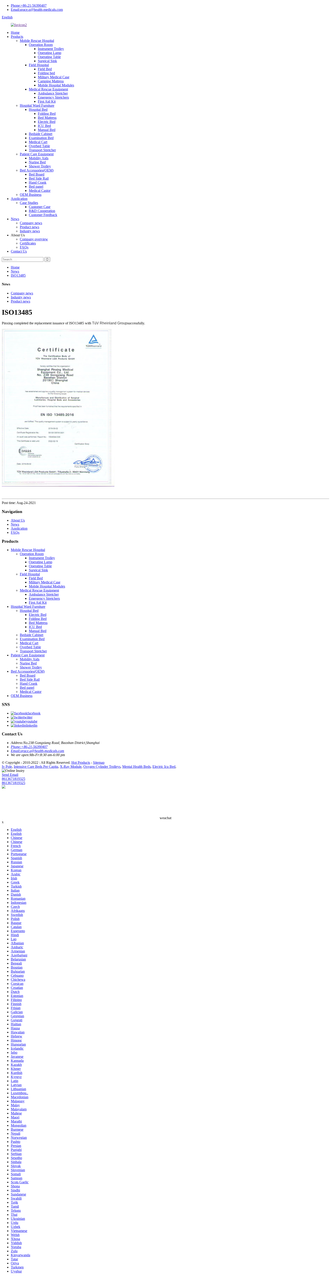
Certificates (28, 243)
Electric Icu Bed (163, 766)
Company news (31, 223)
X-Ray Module (71, 766)
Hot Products (80, 762)
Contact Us (19, 251)
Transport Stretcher (42, 150)
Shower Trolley (40, 166)
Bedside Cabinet (40, 134)
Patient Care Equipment (37, 154)
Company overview (34, 239)
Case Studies (29, 203)
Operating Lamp (49, 53)
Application (19, 199)
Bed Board (36, 174)
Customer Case (39, 207)
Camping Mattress (51, 81)
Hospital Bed (38, 109)
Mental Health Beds (136, 766)
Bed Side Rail (39, 178)
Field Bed (45, 69)
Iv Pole (7, 766)
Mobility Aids (38, 158)
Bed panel (36, 186)
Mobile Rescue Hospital (37, 41)
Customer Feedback (43, 215)
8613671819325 (13, 779)
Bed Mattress (47, 118)
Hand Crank (37, 182)
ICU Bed (44, 126)
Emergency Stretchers (53, 97)
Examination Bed (41, 138)
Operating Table (49, 57)
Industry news (30, 231)
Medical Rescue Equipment (48, 89)
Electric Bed (46, 122)
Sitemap (98, 762)
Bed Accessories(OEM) (37, 170)
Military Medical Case (53, 77)
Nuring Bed (37, 162)
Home (15, 32)
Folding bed (46, 73)
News (15, 219)
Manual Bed (46, 130)
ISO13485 (18, 275)
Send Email (10, 775)
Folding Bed (47, 113)
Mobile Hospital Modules (56, 85)
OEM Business (30, 195)
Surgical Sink (47, 61)
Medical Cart (38, 142)
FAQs (24, 247)
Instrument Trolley (51, 49)
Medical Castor (39, 190)
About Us (18, 520)
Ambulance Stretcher (53, 93)
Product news (29, 227)
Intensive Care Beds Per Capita (36, 766)
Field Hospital (39, 65)
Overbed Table (39, 146)
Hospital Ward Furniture (37, 105)
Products (17, 36)
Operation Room (41, 45)
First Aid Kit (47, 101)
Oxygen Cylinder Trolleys (101, 766)
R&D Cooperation (42, 211)
